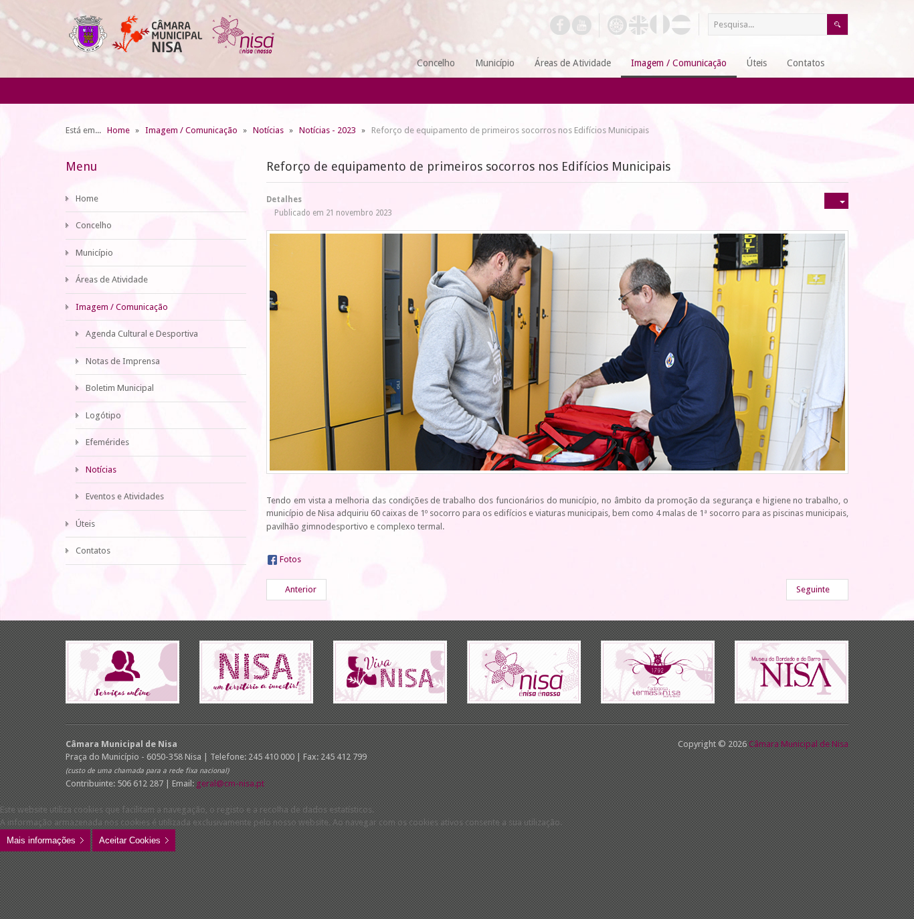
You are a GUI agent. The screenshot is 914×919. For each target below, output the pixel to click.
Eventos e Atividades (125, 496)
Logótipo (103, 415)
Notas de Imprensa (123, 361)
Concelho (94, 225)
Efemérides (107, 442)
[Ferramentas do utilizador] (836, 201)
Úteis (85, 524)
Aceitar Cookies (130, 840)
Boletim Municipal (120, 388)
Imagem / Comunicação (122, 307)
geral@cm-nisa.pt (230, 783)
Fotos (290, 559)
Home (87, 198)
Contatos (93, 551)
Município (94, 253)
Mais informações (41, 840)
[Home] (390, 64)
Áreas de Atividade (112, 279)
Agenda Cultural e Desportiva (142, 334)
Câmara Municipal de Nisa (798, 744)
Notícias (101, 470)
